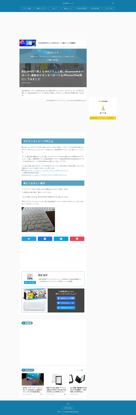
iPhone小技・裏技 (81, 8)
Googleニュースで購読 (67, 298)
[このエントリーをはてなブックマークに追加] (61, 239)
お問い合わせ (68, 408)
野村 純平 (43, 275)
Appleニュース (68, 8)
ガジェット (25, 67)
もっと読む (80, 370)
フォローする (31, 282)
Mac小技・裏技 (95, 8)
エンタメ (54, 8)
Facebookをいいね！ (67, 303)
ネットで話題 (27, 8)
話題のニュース (41, 8)
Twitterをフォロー (67, 308)
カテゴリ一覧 (108, 8)
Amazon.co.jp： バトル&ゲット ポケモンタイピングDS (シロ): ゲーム (44, 175)
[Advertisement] (68, 25)
